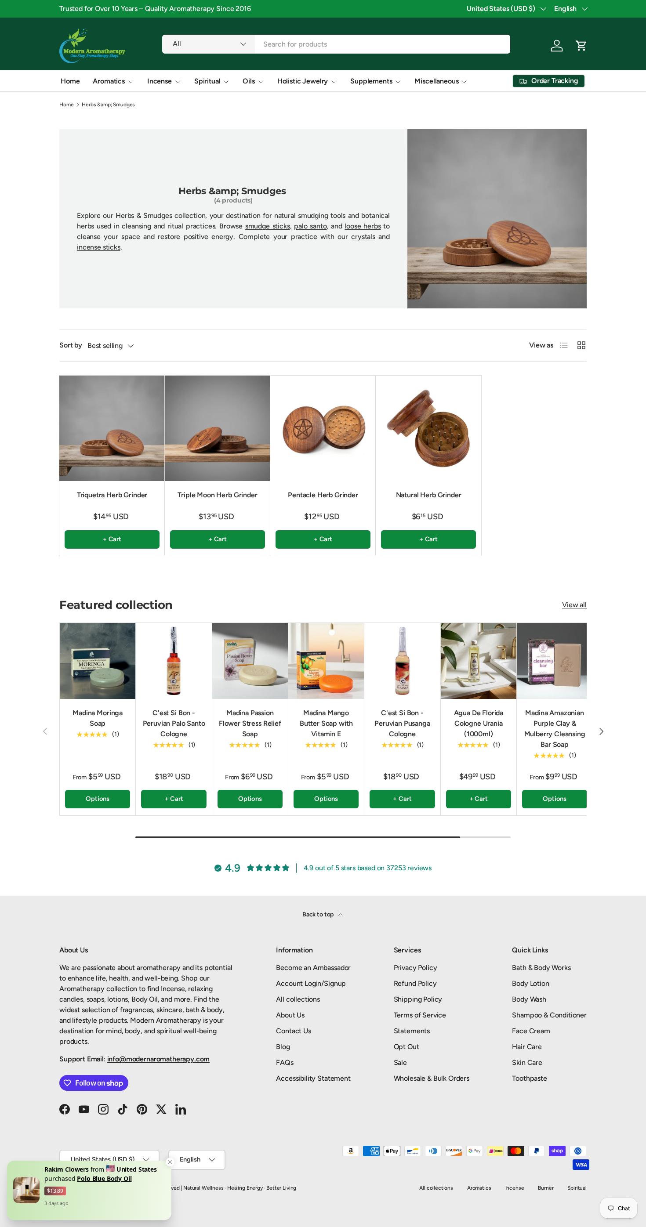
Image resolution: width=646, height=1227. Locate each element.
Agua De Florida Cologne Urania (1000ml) (479, 723)
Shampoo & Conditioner (549, 1015)
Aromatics (109, 81)
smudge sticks (267, 226)
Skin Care (527, 1062)
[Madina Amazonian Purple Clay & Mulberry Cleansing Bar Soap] (554, 661)
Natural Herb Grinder (428, 495)
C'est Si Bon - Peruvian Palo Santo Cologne (174, 723)
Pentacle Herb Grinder (323, 495)
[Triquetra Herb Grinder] (112, 428)
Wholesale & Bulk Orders (431, 1078)
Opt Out (406, 1046)
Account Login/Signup (311, 983)
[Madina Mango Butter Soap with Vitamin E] (326, 661)
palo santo (310, 226)
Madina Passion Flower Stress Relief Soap (250, 723)
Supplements (371, 81)
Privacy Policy (415, 967)
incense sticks (98, 247)
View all (574, 605)
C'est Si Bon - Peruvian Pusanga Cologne (402, 723)
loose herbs (363, 226)
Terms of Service (420, 1015)
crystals (363, 236)
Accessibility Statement (313, 1078)
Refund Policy (415, 983)
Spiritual (207, 81)
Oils (248, 81)
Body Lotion (530, 983)
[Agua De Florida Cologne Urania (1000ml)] (478, 661)
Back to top (318, 914)
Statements (412, 1031)
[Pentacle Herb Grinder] (323, 428)
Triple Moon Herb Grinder (217, 495)
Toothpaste (529, 1078)
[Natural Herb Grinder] (428, 428)
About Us (290, 1015)
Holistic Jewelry (302, 81)
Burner (545, 1188)
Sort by (70, 345)
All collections (298, 999)
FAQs (284, 1062)
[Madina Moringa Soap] (97, 661)
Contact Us (293, 1031)
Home (70, 81)
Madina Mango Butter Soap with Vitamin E (326, 723)
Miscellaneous (436, 81)
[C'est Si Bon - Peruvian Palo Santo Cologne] (173, 661)
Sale (400, 1062)
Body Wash (529, 999)
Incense (159, 81)
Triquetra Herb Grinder (112, 495)
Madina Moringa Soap (98, 718)
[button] (581, 45)
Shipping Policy (418, 999)
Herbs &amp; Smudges (108, 104)
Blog (283, 1046)
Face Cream (531, 1031)
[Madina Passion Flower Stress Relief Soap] (250, 661)
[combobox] (336, 44)
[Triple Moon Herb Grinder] (217, 428)
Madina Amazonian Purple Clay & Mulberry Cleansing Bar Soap (554, 729)
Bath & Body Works (541, 967)
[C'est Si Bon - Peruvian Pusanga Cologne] (402, 661)
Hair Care (527, 1046)
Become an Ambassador (313, 967)
